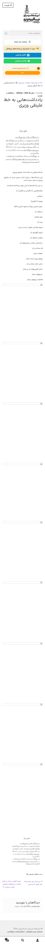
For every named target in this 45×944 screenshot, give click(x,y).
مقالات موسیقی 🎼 (23, 83)
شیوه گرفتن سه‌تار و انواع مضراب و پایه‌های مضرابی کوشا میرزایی (12, 884)
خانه (40, 83)
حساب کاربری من (37, 940)
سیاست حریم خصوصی (34, 931)
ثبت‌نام (22, 73)
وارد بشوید (18, 906)
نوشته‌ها (34, 83)
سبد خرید (10, 938)
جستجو (22, 940)
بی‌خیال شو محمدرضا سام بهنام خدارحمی (33, 883)
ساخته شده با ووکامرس (15, 931)
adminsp (19, 93)
